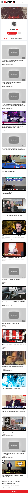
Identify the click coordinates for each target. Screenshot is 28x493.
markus (13, 30)
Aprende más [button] (6, 487)
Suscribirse (12, 33)
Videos (5, 38)
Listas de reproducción (16, 38)
